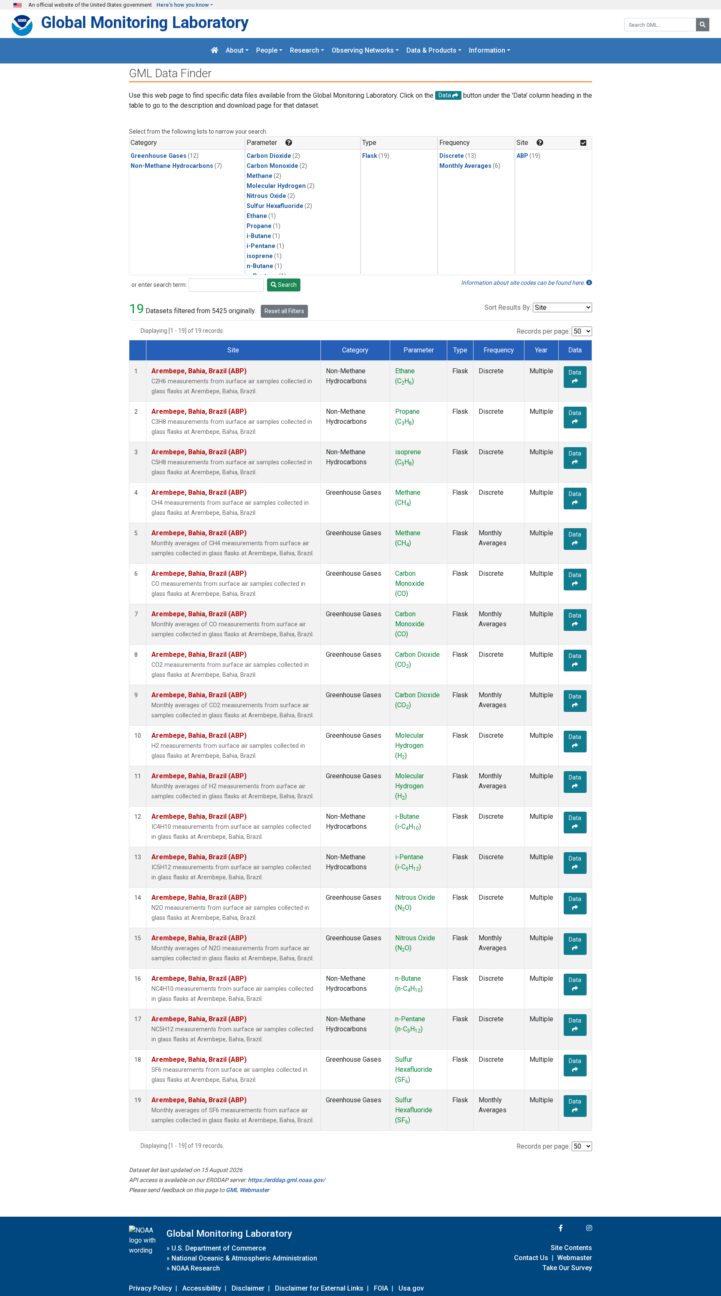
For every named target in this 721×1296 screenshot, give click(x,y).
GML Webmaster (247, 1190)
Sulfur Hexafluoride (275, 206)
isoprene (260, 256)
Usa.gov (411, 1288)
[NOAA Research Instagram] (578, 1228)
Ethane (257, 216)
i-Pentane (261, 246)
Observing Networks (363, 51)
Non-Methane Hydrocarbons (172, 166)
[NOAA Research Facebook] (549, 1228)
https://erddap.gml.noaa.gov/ (286, 1180)
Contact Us (531, 1258)
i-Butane (259, 236)
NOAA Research (195, 1268)
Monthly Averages (465, 166)
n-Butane (260, 266)
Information (487, 51)
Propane (259, 226)
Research (304, 51)
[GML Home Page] (214, 50)
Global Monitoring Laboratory (145, 22)
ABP (522, 155)
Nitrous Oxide (266, 196)
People (266, 51)
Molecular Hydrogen (276, 186)
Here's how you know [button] (182, 5)
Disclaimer (248, 1288)
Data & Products (431, 51)
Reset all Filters (284, 311)
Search (287, 284)
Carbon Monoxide (272, 166)
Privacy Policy (150, 1288)
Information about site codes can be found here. (523, 282)
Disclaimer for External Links (319, 1288)
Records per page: (543, 331)
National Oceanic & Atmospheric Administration (244, 1258)
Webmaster (574, 1258)
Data (575, 372)
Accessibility (201, 1288)
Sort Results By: (507, 307)
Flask (369, 155)
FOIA (381, 1288)
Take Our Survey (567, 1268)
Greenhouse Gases (159, 155)
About (235, 51)
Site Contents (571, 1248)
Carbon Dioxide (269, 155)
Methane (259, 176)
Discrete (451, 155)
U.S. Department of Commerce (218, 1248)
